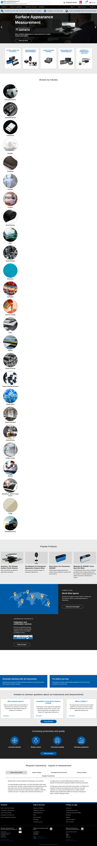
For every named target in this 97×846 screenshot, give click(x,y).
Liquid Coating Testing (6, 812)
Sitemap (68, 817)
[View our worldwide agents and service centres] (66, 11)
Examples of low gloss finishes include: (48, 702)
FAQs (34, 815)
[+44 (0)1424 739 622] (64, 2)
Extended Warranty (38, 812)
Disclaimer (68, 815)
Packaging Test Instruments (7, 815)
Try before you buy (37, 821)
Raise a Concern (70, 821)
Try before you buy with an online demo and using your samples (23, 11)
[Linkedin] (20, 829)
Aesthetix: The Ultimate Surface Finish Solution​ (9, 567)
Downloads (36, 819)
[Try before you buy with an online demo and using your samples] (2, 11)
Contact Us (93, 7)
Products (4, 805)
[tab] (16, 772)
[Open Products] (6, 7)
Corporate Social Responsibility (73, 812)
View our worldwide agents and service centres (82, 11)
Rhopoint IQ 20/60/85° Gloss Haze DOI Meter (84, 567)
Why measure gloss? (16, 701)
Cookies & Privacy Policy (72, 810)
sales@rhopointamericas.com (72, 840)
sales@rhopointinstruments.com (8, 840)
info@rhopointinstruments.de (41, 838)
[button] (1, 27)
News (72, 7)
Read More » (6, 715)
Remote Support (37, 817)
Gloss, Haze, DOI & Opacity (7, 808)
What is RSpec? (81, 701)
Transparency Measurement (7, 810)
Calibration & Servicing (38, 810)
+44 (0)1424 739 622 (71, 2)
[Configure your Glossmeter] (45, 11)
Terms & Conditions (70, 819)
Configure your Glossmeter (55, 11)
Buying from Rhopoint (38, 808)
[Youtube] (20, 832)
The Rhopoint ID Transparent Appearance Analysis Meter (35, 567)
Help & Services (82, 7)
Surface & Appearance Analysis (8, 817)
